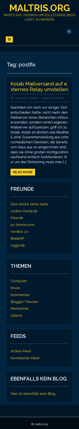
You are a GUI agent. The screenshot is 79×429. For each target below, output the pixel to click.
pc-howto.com (22, 225)
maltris (34, 98)
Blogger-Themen (24, 302)
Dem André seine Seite (29, 204)
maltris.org (39, 8)
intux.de (17, 218)
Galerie (16, 315)
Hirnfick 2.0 (19, 232)
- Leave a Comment (51, 98)
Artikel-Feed (21, 351)
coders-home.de (24, 211)
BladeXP (17, 238)
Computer (19, 281)
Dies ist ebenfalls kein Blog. (33, 394)
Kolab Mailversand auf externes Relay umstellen (39, 86)
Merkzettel (20, 308)
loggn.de (18, 245)
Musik (15, 288)
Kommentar (20, 295)
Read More (23, 172)
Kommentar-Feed (25, 358)
